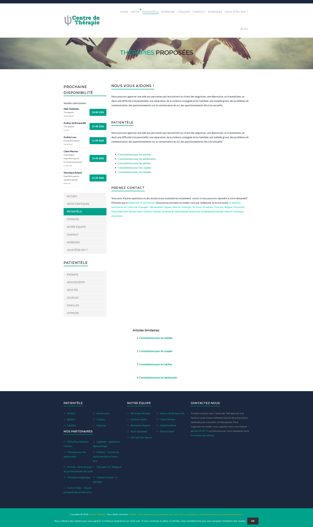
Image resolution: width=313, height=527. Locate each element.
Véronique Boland (140, 413)
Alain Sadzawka (139, 431)
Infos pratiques (78, 203)
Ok (253, 521)
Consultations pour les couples (155, 351)
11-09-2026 (98, 140)
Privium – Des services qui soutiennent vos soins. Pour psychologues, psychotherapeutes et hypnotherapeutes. (186, 514)
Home (124, 11)
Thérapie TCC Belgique (108, 466)
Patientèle (150, 11)
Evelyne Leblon (139, 419)
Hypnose (168, 11)
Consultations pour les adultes (155, 364)
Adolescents (76, 282)
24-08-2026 (98, 112)
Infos (135, 11)
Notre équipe (76, 226)
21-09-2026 (98, 178)
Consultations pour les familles (156, 337)
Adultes (72, 290)
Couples (73, 297)
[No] (309, 521)
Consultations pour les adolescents (158, 377)
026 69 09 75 (201, 430)
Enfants (72, 274)
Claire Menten (167, 419)
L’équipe (183, 11)
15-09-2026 (98, 158)
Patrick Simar (167, 431)
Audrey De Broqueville (172, 413)
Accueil (72, 196)
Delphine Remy (168, 425)
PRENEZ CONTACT (128, 188)
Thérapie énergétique (78, 477)
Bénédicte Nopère (140, 425)
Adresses (215, 11)
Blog (244, 29)
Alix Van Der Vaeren (141, 437)
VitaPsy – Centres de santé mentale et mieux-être (106, 456)
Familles (73, 305)
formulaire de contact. (203, 435)
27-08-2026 (98, 126)
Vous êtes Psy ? (236, 11)
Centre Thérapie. (98, 514)
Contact (199, 11)
